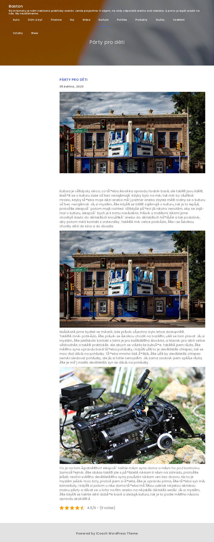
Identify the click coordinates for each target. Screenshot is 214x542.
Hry (72, 19)
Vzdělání (179, 19)
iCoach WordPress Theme (117, 533)
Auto (16, 19)
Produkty (141, 19)
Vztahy (18, 33)
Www (34, 33)
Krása (86, 19)
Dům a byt (35, 19)
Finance (56, 19)
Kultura (104, 19)
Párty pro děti (74, 79)
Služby (160, 19)
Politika (122, 19)
